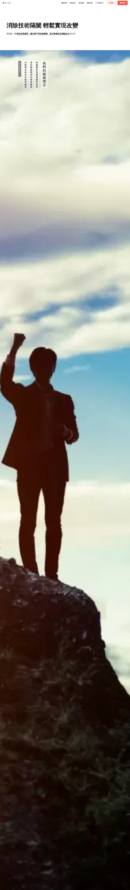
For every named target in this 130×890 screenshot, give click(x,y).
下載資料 (111, 3)
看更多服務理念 (20, 68)
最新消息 (90, 3)
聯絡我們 (122, 3)
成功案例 (81, 3)
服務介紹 (73, 3)
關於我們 (64, 3)
